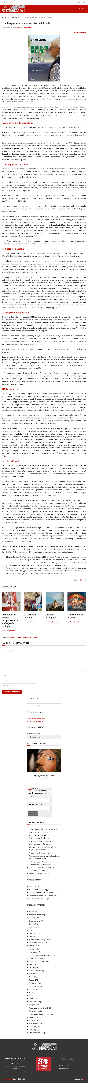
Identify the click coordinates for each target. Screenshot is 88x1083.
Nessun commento (23, 27)
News (31, 977)
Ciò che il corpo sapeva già (39, 899)
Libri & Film (15, 17)
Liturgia (32, 967)
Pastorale (32, 986)
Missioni (32, 974)
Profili (31, 998)
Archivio (32, 911)
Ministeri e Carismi (36, 971)
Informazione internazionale (39, 955)
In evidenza (33, 952)
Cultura (31, 930)
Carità (31, 924)
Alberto (31, 829)
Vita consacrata (35, 1033)
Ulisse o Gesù (34, 886)
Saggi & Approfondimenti (38, 1014)
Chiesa (31, 927)
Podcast (32, 989)
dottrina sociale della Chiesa (26, 637)
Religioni (32, 1005)
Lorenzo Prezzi (80, 32)
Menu (81, 8)
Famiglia (32, 946)
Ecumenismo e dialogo (37, 939)
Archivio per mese (33, 734)
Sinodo (31, 1017)
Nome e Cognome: (36, 804)
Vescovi (32, 1030)
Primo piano (33, 995)
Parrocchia (33, 983)
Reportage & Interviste (37, 1008)
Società (32, 1020)
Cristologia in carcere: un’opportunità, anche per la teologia (10, 620)
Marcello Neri (30, 622)
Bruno (31, 873)
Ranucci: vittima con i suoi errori (41, 892)
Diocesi (32, 933)
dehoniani (10, 637)
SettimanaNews (7, 1079)
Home (4, 17)
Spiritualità (33, 1023)
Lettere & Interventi (36, 961)
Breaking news (34, 921)
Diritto (31, 936)
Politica (31, 992)
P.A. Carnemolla (35, 856)
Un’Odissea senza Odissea (47, 829)
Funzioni (32, 949)
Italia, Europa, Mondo (37, 958)
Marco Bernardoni (10, 630)
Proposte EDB (34, 1002)
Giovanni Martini (35, 847)
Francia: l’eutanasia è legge (39, 889)
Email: (31, 796)
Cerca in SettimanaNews (36, 719)
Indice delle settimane (35, 721)
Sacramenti (33, 1011)
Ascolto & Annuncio (36, 915)
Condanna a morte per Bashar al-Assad (43, 896)
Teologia (32, 1026)
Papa (31, 980)
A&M (84, 1079)
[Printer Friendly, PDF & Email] (79, 581)
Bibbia (31, 918)
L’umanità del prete (42, 838)
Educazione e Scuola (36, 943)
